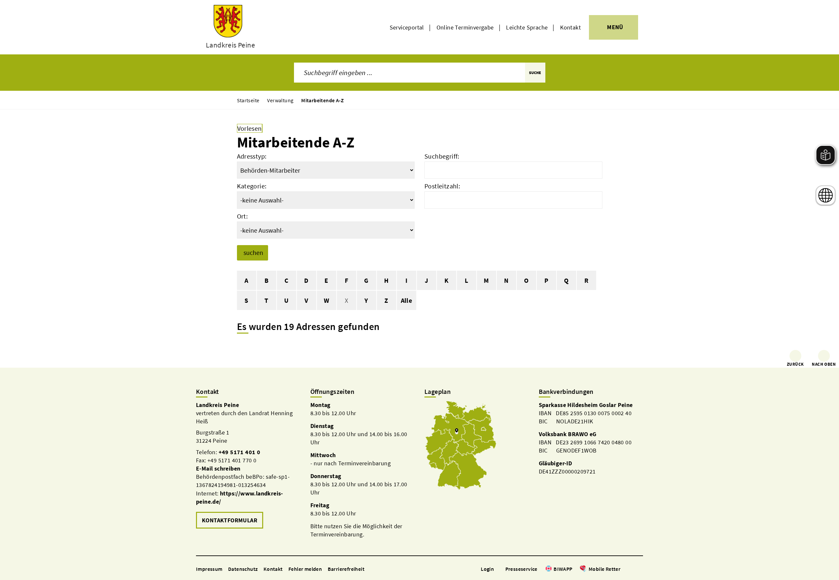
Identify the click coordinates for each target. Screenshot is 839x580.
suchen (253, 252)
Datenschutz (243, 569)
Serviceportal (407, 27)
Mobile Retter (604, 569)
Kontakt (570, 27)
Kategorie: (252, 186)
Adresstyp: (252, 156)
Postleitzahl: (442, 186)
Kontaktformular (229, 520)
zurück (795, 364)
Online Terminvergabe (465, 27)
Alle (406, 300)
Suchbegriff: (441, 156)
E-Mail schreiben (218, 468)
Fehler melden (305, 569)
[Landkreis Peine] (248, 466)
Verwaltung (280, 100)
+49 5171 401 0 (240, 452)
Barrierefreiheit (346, 569)
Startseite (248, 100)
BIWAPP (563, 569)
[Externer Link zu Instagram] (632, 569)
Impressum (209, 569)
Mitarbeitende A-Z (322, 100)
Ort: (242, 216)
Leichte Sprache (527, 27)
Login (487, 569)
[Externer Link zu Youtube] (639, 569)
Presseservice (521, 569)
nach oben (824, 364)
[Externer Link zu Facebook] (623, 569)
